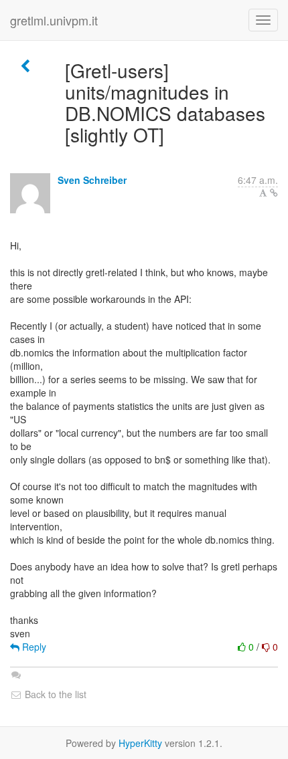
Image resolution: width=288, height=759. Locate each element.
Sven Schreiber (92, 180)
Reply (32, 646)
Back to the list (54, 694)
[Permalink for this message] (274, 193)
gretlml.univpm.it (54, 20)
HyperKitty (140, 743)
